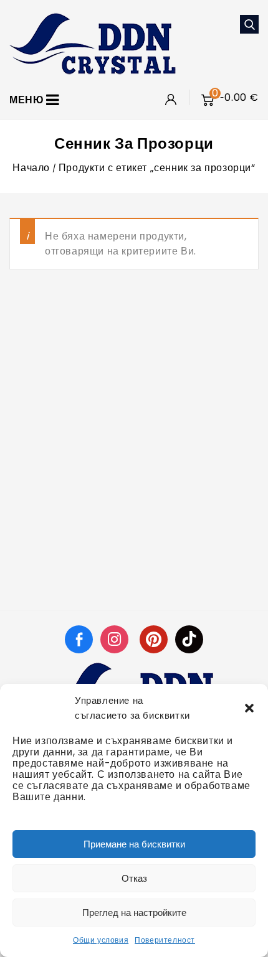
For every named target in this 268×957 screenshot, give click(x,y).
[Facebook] (79, 639)
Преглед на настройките (134, 912)
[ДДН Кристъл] (92, 42)
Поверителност (165, 940)
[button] (249, 708)
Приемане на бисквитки (134, 844)
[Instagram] (116, 639)
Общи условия (100, 940)
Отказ (134, 878)
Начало (31, 168)
